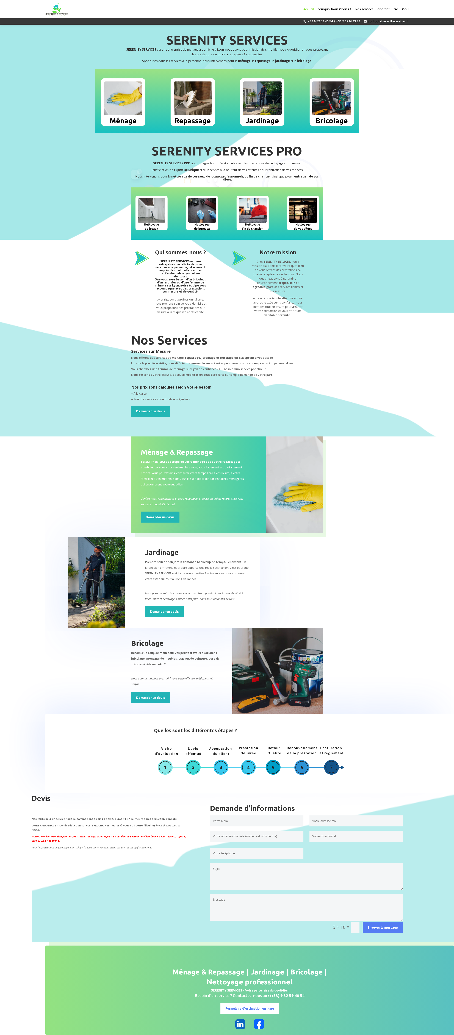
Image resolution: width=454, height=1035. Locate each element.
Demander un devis (150, 411)
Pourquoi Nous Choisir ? (334, 9)
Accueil (308, 9)
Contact (383, 9)
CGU (405, 9)
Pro (396, 9)
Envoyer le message (383, 927)
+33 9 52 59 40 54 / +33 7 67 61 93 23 (334, 21)
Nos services (364, 9)
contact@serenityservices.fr (388, 21)
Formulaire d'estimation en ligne (249, 1008)
